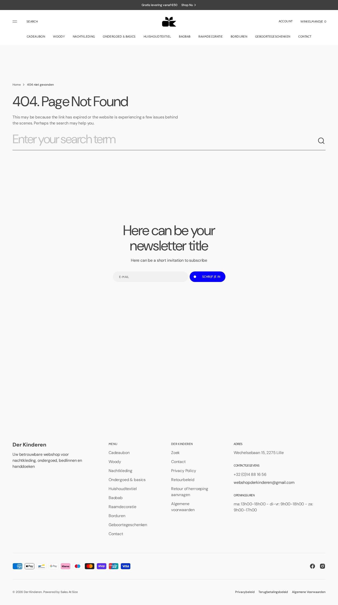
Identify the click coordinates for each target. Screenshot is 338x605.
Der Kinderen (33, 592)
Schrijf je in (211, 276)
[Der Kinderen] (169, 21)
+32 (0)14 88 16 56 (250, 474)
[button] (32, 22)
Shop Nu (187, 5)
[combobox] (165, 141)
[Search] (321, 141)
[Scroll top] (332, 599)
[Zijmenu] (16, 22)
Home (17, 85)
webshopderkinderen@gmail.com (264, 482)
